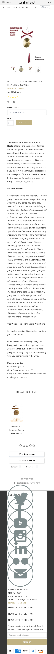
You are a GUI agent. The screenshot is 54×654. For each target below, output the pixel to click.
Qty (9, 118)
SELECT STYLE (13, 108)
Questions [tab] (30, 467)
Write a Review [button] (28, 454)
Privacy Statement (17, 603)
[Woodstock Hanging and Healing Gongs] (27, 44)
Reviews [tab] (14, 467)
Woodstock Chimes (16, 88)
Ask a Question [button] (28, 460)
